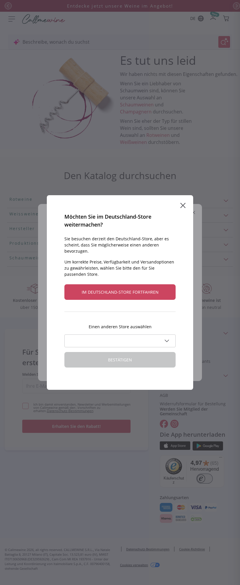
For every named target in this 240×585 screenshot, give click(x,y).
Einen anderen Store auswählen (120, 326)
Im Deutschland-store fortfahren (120, 292)
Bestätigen (120, 360)
